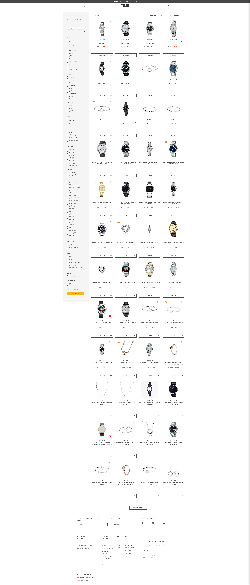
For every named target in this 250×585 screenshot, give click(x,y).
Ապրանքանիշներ (141, 10)
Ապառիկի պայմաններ (107, 548)
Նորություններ (128, 550)
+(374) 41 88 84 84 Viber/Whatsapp (153, 541)
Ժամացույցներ (91, 10)
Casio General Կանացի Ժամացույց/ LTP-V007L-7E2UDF (102, 82)
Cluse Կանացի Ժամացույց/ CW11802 (102, 202)
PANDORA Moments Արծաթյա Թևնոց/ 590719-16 (173, 123)
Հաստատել (75, 293)
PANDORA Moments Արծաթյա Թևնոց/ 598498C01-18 (102, 483)
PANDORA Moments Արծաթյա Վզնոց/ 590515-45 (102, 403)
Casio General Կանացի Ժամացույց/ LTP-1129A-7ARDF (173, 42)
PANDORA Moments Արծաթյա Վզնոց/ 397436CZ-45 (149, 443)
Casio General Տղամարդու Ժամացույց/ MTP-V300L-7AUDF (102, 163)
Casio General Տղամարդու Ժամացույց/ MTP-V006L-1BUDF (126, 82)
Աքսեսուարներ (106, 10)
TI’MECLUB (104, 561)
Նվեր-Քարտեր (128, 542)
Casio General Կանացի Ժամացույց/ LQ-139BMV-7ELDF (149, 403)
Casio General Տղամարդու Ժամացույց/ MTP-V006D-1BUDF (173, 443)
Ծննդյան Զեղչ (128, 553)
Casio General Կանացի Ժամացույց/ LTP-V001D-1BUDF (173, 203)
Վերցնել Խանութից (106, 556)
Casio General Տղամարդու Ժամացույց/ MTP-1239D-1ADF (149, 42)
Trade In (103, 564)
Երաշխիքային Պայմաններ (83, 548)
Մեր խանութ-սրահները (148, 550)
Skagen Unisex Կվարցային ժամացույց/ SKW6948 (149, 203)
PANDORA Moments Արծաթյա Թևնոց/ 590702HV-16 (150, 123)
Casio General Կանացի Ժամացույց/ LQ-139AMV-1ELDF (126, 123)
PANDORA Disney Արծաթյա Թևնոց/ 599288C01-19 (150, 483)
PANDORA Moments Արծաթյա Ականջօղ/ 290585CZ (173, 483)
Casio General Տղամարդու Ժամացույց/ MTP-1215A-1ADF (102, 363)
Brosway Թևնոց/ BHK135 (149, 82)
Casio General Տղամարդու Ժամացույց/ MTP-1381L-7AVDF (126, 323)
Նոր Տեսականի (81, 10)
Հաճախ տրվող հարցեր (83, 542)
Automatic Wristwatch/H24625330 (102, 322)
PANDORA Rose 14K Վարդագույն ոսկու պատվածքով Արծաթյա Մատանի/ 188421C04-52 (126, 483)
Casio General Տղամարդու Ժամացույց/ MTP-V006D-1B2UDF (126, 163)
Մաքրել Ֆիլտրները (79, 19)
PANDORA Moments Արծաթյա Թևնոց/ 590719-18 (173, 323)
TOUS (126, 10)
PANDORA (121, 10)
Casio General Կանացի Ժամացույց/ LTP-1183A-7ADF (173, 283)
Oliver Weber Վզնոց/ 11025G (125, 362)
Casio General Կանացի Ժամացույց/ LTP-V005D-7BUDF (149, 363)
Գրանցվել (119, 542)
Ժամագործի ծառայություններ (84, 545)
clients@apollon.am (82, 581)
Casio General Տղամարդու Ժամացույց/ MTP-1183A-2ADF (173, 82)
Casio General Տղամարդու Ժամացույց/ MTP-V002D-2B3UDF (173, 163)
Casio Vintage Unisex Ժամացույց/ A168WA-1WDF (126, 283)
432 (146, 503)
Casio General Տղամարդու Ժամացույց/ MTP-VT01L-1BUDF (173, 403)
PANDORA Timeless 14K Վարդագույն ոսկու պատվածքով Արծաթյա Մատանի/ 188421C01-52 (173, 363)
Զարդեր (99, 10)
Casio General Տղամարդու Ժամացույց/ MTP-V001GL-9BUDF (173, 243)
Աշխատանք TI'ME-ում (107, 558)
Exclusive (132, 10)
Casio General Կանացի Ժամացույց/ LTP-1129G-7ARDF (149, 243)
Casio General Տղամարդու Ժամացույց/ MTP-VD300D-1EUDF (102, 243)
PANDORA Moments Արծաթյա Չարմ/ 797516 (126, 243)
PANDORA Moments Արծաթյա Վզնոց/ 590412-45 (125, 403)
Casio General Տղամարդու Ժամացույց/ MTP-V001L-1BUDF (126, 203)
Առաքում (104, 545)
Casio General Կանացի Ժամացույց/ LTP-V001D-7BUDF (102, 42)
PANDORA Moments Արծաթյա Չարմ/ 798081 (102, 283)
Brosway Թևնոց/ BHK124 (102, 122)
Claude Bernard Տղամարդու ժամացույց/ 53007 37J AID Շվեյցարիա (102, 443)
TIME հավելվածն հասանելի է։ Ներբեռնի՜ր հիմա (125, 1)
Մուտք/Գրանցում (162, 6)
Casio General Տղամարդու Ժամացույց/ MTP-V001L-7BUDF (126, 42)
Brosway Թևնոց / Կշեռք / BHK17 (149, 322)
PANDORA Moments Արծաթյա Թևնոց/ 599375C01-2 (126, 443)
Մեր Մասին (104, 542)
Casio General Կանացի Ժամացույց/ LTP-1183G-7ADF (149, 283)
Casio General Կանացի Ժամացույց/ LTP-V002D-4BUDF (149, 163)
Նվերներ (114, 10)
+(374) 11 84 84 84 (147, 537)
